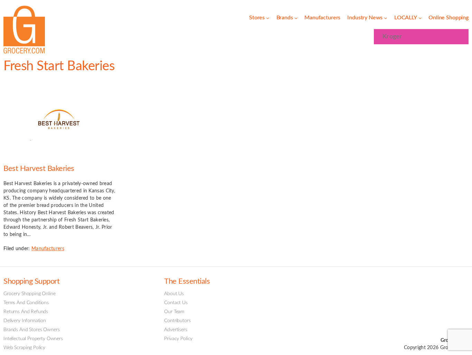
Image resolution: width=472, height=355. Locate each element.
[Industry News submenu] (385, 18)
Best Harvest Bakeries (38, 168)
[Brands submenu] (296, 18)
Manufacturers (47, 248)
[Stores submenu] (268, 18)
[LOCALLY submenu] (420, 18)
